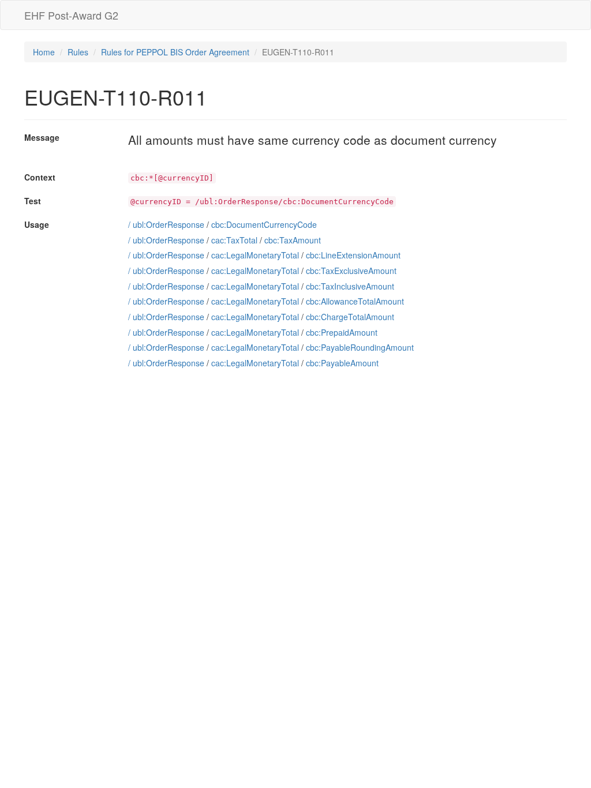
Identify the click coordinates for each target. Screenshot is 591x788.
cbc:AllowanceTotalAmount (355, 301)
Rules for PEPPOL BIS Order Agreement (175, 52)
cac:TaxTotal (234, 240)
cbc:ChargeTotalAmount (350, 316)
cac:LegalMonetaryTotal (255, 255)
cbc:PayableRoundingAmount (360, 347)
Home (44, 52)
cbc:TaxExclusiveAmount (351, 270)
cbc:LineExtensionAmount (353, 255)
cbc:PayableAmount (342, 363)
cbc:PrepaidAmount (341, 332)
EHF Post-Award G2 (71, 14)
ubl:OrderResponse (168, 224)
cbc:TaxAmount (292, 240)
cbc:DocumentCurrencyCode (264, 224)
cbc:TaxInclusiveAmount (350, 286)
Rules (78, 52)
